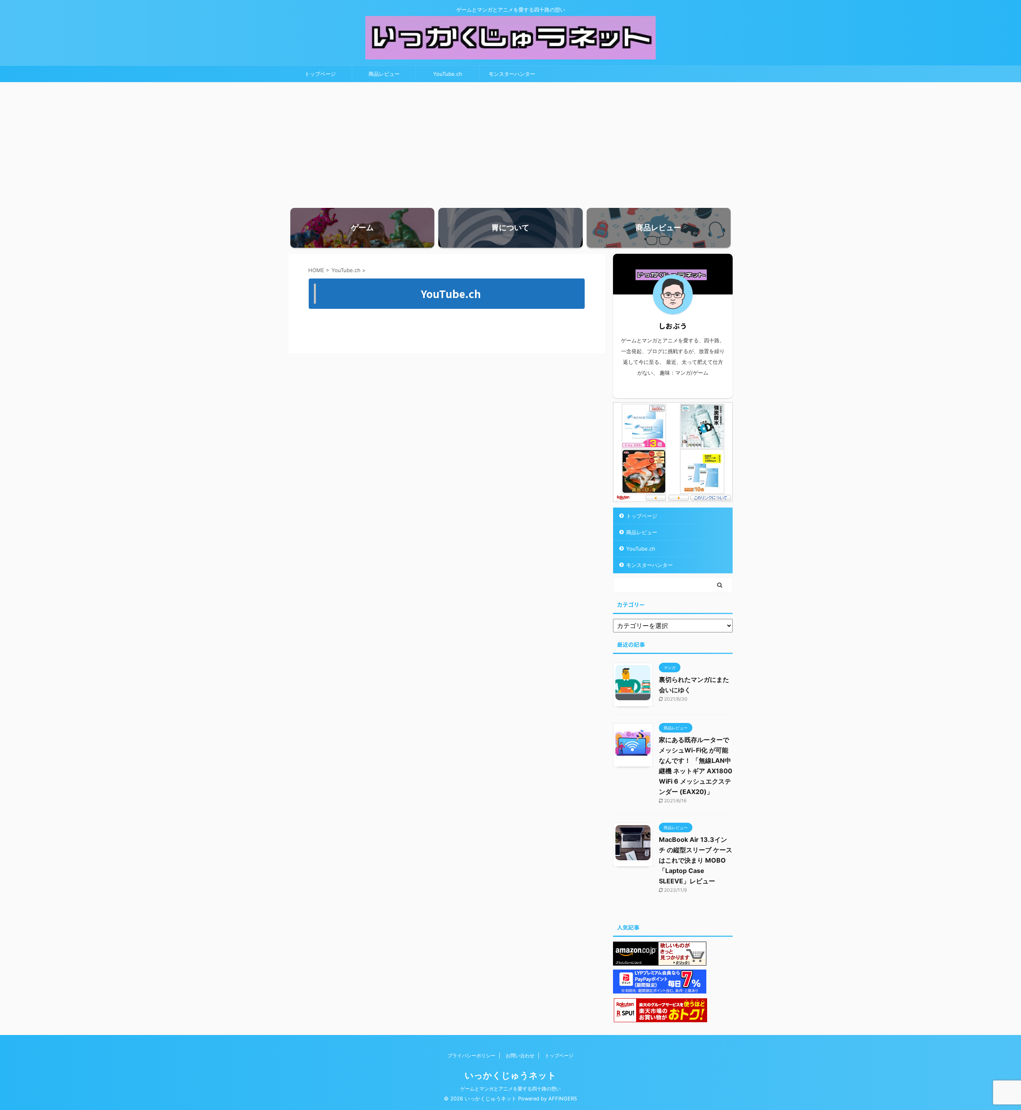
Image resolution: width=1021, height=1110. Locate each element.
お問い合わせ (520, 1056)
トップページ (320, 74)
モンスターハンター (512, 74)
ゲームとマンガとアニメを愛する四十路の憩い (510, 1089)
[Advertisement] (510, 142)
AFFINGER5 (562, 1099)
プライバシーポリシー (471, 1056)
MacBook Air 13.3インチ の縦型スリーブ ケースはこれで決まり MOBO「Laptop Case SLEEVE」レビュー (695, 860)
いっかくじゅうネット (510, 1075)
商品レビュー (384, 74)
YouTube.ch (447, 74)
